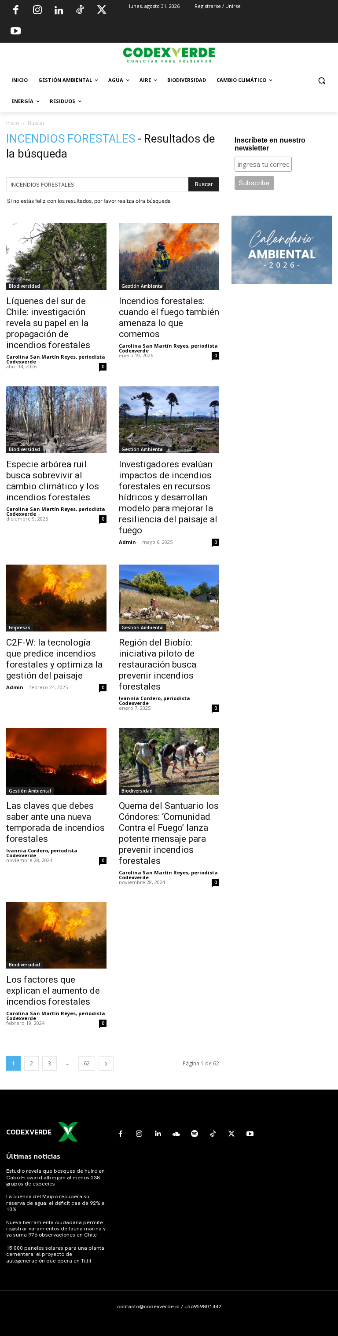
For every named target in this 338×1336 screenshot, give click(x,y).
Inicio (12, 123)
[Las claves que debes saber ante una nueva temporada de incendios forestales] (56, 761)
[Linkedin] (58, 11)
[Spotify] (194, 1134)
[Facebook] (16, 11)
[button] (321, 80)
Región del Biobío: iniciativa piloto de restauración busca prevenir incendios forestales (157, 664)
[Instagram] (37, 11)
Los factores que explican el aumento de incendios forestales (53, 990)
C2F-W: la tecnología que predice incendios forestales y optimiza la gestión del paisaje (54, 659)
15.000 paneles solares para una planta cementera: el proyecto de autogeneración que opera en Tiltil (55, 1254)
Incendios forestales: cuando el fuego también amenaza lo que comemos (169, 317)
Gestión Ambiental (142, 286)
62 (87, 1063)
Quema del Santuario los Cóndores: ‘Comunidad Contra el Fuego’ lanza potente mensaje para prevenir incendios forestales (169, 833)
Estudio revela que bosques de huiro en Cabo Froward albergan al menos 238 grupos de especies (55, 1177)
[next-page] (106, 1063)
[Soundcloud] (176, 1134)
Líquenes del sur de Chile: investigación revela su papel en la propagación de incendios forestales (48, 323)
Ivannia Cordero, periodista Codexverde (154, 700)
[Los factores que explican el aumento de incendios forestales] (56, 935)
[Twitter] (101, 11)
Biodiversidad (24, 286)
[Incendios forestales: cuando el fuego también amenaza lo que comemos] (169, 256)
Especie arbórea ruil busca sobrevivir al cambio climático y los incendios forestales (52, 481)
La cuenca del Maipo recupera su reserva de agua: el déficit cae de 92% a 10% (55, 1203)
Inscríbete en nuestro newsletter (270, 144)
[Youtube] (16, 32)
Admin (127, 542)
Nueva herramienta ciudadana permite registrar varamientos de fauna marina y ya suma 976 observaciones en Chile (56, 1229)
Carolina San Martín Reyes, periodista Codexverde (55, 359)
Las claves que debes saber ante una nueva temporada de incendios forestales (55, 822)
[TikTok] (80, 11)
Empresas (19, 627)
